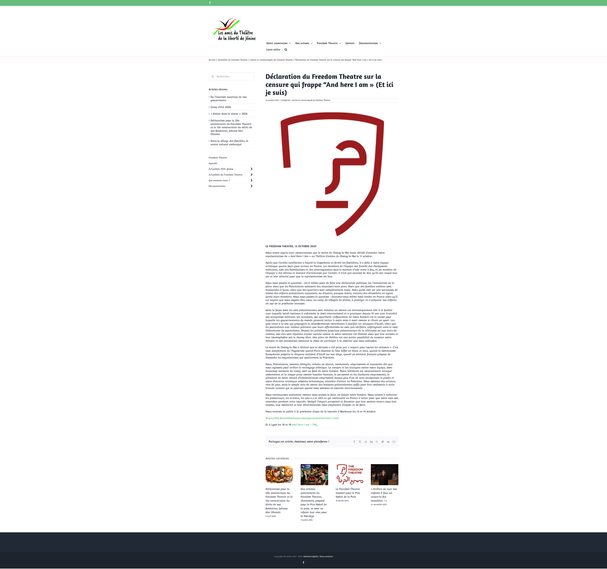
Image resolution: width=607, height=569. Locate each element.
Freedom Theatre (218, 157)
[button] (286, 49)
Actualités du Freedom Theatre (225, 174)
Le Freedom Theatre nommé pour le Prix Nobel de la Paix (348, 492)
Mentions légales (311, 556)
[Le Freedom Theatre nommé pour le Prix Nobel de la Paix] (349, 466)
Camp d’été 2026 (221, 107)
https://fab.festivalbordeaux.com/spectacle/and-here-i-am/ (302, 418)
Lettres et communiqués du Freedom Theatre (311, 100)
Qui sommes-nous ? (219, 180)
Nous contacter (326, 556)
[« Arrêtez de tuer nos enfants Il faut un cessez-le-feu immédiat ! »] (384, 466)
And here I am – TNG (304, 424)
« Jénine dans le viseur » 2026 (229, 113)
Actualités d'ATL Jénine (221, 168)
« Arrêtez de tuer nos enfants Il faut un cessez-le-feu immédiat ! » (384, 494)
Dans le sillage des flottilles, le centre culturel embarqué (229, 142)
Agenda (213, 163)
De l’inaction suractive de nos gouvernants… (229, 98)
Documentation (217, 186)
